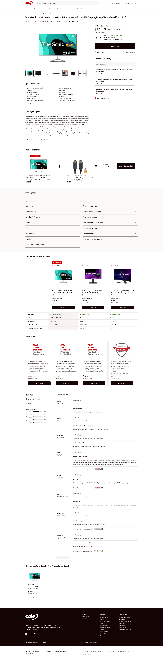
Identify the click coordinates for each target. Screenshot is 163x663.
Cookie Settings (29, 653)
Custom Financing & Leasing (125, 621)
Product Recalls (122, 623)
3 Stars (31, 417)
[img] (72, 21)
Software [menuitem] (36, 9)
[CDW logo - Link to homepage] (29, 3)
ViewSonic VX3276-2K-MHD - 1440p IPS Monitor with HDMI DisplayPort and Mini (34, 588)
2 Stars (31, 420)
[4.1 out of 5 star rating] (55, 318)
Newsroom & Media (104, 631)
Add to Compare (101, 52)
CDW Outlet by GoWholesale (125, 629)
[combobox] (65, 3)
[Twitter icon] (32, 634)
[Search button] (96, 3)
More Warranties (102, 98)
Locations (102, 629)
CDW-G (86, 642)
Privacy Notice (36, 651)
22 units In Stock (116, 314)
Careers (101, 623)
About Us (102, 619)
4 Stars (31, 414)
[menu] (115, 3)
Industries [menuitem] (59, 9)
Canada (90, 642)
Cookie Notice (47, 651)
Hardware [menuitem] (29, 9)
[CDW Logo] (29, 3)
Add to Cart (126, 166)
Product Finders (122, 627)
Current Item (57, 262)
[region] (81, 363)
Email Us (44, 642)
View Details (99, 74)
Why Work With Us (104, 617)
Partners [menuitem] (66, 9)
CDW (82, 642)
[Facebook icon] (26, 634)
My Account (85, 614)
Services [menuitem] (51, 9)
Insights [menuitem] (72, 9)
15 (60, 317)
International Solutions (105, 627)
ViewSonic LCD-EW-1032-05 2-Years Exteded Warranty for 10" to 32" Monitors (121, 363)
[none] (29, 9)
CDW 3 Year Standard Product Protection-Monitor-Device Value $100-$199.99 (92, 363)
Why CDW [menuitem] (79, 9)
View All (27, 103)
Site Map (27, 651)
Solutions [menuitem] (44, 9)
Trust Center (102, 635)
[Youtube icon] (35, 634)
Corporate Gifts (122, 625)
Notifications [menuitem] (116, 3)
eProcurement (122, 619)
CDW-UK (95, 642)
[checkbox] (95, 52)
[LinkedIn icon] (29, 634)
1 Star (30, 422)
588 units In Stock (56, 314)
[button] (133, 3)
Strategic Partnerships (105, 633)
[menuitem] (111, 3)
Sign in (111, 29)
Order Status (85, 617)
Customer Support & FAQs (124, 617)
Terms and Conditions (60, 651)
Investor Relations (104, 625)
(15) (77, 21)
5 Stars (31, 412)
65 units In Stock (86, 314)
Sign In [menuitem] (127, 3)
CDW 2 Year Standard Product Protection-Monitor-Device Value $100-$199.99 (65, 363)
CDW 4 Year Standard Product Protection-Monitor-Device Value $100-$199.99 (38, 363)
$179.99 (100, 29)
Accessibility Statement (105, 621)
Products (84, 619)
